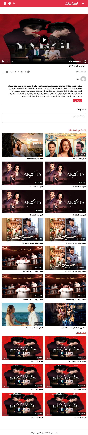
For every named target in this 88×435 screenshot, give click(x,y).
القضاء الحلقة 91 (80, 417)
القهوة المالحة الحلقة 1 (34, 327)
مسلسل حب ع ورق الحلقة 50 (32, 243)
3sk (78, 79)
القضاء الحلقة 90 (37, 417)
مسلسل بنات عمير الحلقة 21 (33, 271)
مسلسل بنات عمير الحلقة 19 (33, 299)
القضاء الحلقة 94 (37, 361)
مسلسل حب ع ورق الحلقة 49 (75, 271)
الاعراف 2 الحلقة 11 (36, 186)
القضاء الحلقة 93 (80, 389)
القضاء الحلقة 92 (37, 389)
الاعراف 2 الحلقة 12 (79, 186)
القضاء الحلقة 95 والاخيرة (77, 361)
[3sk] (83, 81)
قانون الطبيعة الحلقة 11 (34, 158)
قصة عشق (54, 432)
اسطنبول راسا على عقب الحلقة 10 (74, 327)
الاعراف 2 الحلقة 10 (79, 215)
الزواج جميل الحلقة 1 (79, 158)
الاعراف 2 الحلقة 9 (36, 215)
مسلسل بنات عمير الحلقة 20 (76, 299)
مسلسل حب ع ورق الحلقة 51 (76, 243)
